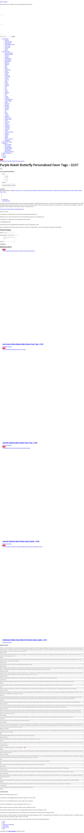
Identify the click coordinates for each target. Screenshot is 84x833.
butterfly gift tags (58, 190)
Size (3, 174)
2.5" (7, 176)
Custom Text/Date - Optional (9, 185)
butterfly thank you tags (68, 190)
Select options (8, 346)
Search (13, 36)
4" (6, 179)
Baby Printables (3, 1)
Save (2, 159)
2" (6, 175)
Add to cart (2, 189)
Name (4, 182)
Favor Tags (18, 190)
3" (6, 178)
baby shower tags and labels (30, 190)
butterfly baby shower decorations (45, 190)
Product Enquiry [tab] (6, 201)
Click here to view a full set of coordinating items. (12, 209)
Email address (3, 235)
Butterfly (13, 190)
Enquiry (2, 241)
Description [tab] (5, 199)
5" (6, 181)
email (30, 804)
